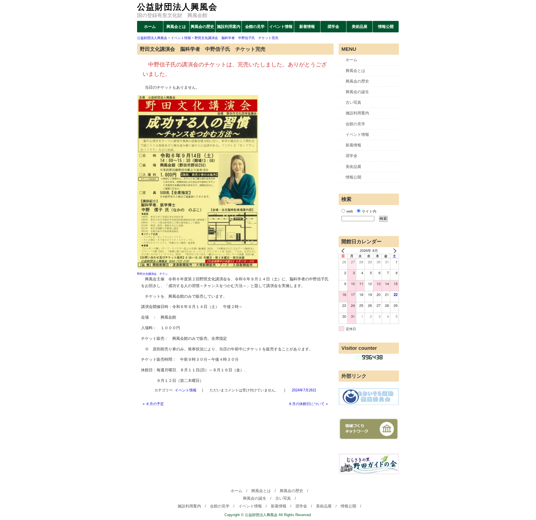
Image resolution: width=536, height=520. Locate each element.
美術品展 (359, 26)
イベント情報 (281, 26)
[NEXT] (393, 250)
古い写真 (353, 102)
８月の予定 (153, 404)
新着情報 (307, 26)
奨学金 (333, 26)
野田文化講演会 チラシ (152, 273)
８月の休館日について (308, 404)
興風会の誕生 (357, 92)
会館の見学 (255, 26)
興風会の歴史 (202, 26)
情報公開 (386, 26)
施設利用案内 (228, 26)
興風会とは (176, 26)
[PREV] (344, 250)
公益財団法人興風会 (177, 6)
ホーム (150, 26)
